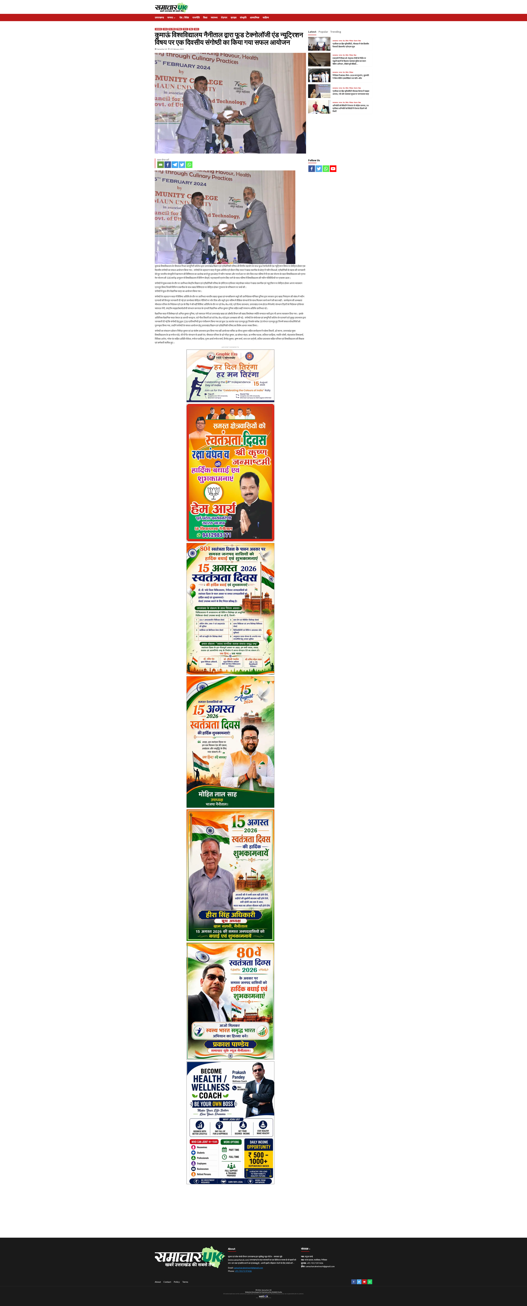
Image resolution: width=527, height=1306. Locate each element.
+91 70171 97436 (243, 1271)
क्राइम (233, 17)
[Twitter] (182, 164)
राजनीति (196, 17)
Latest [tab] (312, 31)
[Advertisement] (230, 1205)
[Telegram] (175, 164)
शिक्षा (205, 17)
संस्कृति (243, 17)
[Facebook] (167, 164)
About (158, 1281)
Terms (185, 1281)
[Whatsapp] (189, 164)
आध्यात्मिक (254, 17)
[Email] (160, 164)
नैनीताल (179, 29)
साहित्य (266, 17)
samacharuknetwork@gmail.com (248, 1267)
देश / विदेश (184, 17)
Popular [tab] (323, 31)
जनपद (170, 17)
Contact (167, 1281)
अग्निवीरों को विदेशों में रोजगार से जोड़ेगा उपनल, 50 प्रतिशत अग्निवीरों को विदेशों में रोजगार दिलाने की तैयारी (351, 108)
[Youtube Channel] (333, 168)
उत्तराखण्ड (159, 17)
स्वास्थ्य (214, 17)
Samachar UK (162, 49)
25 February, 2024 (177, 49)
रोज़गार (224, 17)
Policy (177, 1281)
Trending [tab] (335, 31)
